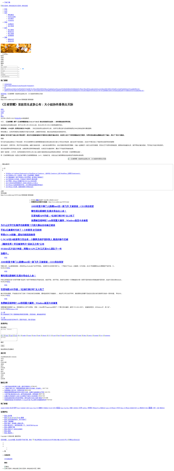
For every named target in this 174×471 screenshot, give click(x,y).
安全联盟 (19, 439)
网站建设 (11, 15)
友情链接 (11, 35)
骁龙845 (162, 408)
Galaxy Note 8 (33, 408)
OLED (50, 408)
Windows (12, 309)
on (5, 87)
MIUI (146, 408)
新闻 (150, 408)
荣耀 (71, 408)
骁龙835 (142, 408)
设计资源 (11, 26)
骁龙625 (46, 408)
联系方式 (11, 31)
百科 (5, 13)
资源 (5, 22)
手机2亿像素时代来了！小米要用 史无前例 (21, 230)
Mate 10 (122, 408)
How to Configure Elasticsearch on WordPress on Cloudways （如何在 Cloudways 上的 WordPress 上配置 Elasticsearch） (43, 173)
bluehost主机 (12, 16)
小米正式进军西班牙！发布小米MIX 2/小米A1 (22, 183)
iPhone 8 (95, 408)
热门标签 (11, 30)
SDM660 (7, 408)
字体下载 (7, 2)
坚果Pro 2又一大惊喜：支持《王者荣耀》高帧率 (22, 175)
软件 (135, 408)
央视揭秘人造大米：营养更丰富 (14, 390)
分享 (16, 309)
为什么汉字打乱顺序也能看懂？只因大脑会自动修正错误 (28, 225)
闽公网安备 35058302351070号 (44, 439)
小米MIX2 (75, 408)
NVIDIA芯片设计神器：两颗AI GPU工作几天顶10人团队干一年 (31, 249)
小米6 (27, 408)
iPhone (127, 408)
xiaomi (3, 408)
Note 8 (18, 408)
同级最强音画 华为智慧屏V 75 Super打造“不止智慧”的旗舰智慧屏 (25, 400)
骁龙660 (102, 408)
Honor (62, 408)
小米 (154, 408)
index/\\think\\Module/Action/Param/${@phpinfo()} (19, 85)
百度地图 (4, 439)
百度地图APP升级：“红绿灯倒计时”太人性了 (53, 216)
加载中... (5, 253)
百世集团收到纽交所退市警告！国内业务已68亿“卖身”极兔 (23, 398)
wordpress (11, 20)
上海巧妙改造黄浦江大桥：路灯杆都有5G (17, 386)
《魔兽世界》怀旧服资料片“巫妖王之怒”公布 (22, 244)
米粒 (37, 200)
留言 (5, 28)
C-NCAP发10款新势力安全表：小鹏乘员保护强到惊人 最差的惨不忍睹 (34, 239)
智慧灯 (90, 408)
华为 (118, 408)
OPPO (54, 408)
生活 (5, 11)
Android (23, 408)
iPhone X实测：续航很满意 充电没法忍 (19, 187)
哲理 (14, 408)
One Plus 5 (67, 408)
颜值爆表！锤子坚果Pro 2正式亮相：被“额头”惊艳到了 (25, 177)
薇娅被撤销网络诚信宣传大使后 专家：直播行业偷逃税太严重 (24, 392)
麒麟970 (41, 408)
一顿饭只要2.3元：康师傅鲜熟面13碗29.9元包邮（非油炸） (23, 388)
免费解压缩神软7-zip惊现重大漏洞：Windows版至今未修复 (59, 220)
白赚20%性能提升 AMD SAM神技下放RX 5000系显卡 (21, 396)
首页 (2, 94)
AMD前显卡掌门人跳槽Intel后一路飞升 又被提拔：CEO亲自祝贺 (62, 206)
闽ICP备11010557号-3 (61, 439)
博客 (5, 37)
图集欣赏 (11, 39)
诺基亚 (132, 408)
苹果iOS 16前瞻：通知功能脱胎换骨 (18, 234)
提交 (2, 345)
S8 (38, 408)
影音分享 (11, 41)
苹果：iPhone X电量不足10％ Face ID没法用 (21, 181)
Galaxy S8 (108, 408)
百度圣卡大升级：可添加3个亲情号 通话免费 (21, 179)
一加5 (157, 408)
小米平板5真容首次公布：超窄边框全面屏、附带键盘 (21, 394)
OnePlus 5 (85, 408)
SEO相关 (11, 18)
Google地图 (11, 439)
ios (99, 408)
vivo (138, 408)
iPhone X (114, 408)
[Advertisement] (16, 209)
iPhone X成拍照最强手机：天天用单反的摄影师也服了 (24, 185)
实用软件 (11, 24)
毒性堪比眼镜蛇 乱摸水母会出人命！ (49, 211)
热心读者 (11, 33)
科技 (5, 9)
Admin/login (8, 84)
